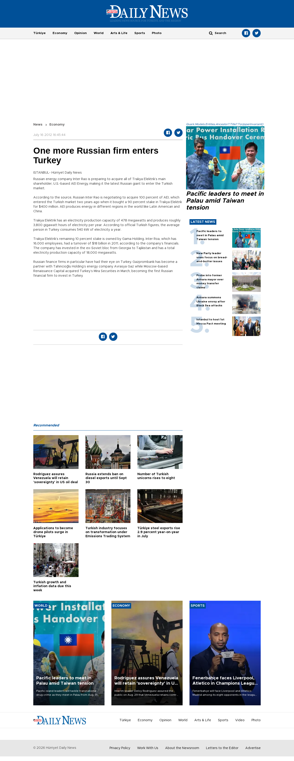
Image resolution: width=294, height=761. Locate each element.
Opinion (80, 33)
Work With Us (147, 748)
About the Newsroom (182, 748)
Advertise (253, 748)
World (99, 33)
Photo (156, 33)
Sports (139, 33)
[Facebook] (246, 33)
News (37, 124)
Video (240, 720)
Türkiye (39, 33)
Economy (60, 33)
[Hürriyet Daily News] (147, 13)
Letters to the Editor (222, 748)
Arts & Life (118, 33)
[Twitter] (256, 33)
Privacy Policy (120, 748)
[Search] (211, 33)
